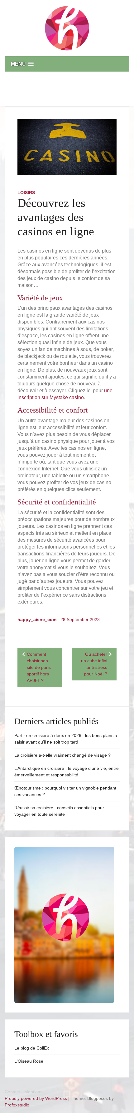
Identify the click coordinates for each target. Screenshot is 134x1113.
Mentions (33, 1091)
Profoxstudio (17, 1104)
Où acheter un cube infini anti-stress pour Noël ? (94, 664)
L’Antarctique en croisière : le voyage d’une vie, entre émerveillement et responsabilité (66, 771)
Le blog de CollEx (31, 1047)
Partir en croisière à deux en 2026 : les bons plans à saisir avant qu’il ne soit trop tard (65, 739)
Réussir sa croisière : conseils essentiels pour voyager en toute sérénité (59, 811)
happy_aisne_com (36, 619)
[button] (67, 64)
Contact (12, 1091)
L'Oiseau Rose (28, 1061)
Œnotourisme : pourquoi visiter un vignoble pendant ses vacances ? (65, 791)
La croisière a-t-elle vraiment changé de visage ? (62, 755)
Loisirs (26, 192)
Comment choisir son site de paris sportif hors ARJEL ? (39, 667)
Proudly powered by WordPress (36, 1098)
